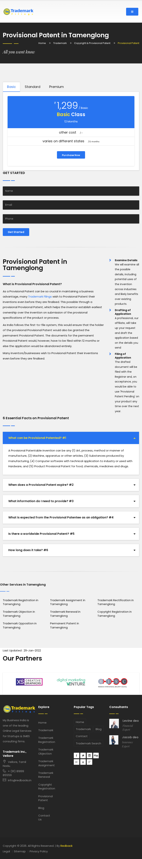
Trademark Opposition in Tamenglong (20, 625)
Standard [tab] (32, 86)
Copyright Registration (45, 786)
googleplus (89, 762)
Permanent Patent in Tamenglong (64, 625)
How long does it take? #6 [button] (28, 550)
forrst (83, 762)
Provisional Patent (45, 798)
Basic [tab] (11, 86)
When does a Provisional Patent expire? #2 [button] (41, 485)
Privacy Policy (39, 851)
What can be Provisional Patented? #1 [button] (37, 438)
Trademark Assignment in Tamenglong (67, 602)
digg (96, 755)
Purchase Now (71, 155)
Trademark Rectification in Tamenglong (115, 602)
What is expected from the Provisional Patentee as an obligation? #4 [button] (61, 517)
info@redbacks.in (19, 780)
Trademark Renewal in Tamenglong (65, 613)
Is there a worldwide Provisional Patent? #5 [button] (41, 534)
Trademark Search (88, 743)
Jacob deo (130, 737)
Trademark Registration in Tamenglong (20, 602)
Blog (41, 808)
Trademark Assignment (45, 763)
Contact (82, 736)
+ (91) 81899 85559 (13, 773)
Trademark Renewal (45, 775)
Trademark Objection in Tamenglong (19, 613)
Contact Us (44, 817)
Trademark (60, 43)
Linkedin (89, 755)
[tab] (71, 438)
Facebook (76, 755)
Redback (66, 846)
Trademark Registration (45, 740)
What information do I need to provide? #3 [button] (41, 501)
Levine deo (131, 721)
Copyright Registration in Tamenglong (114, 613)
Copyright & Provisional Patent (92, 43)
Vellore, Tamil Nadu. (14, 764)
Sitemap (20, 851)
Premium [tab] (56, 86)
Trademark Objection (45, 751)
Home (42, 43)
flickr (76, 762)
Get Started (16, 232)
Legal (6, 851)
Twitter (83, 755)
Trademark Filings (40, 296)
